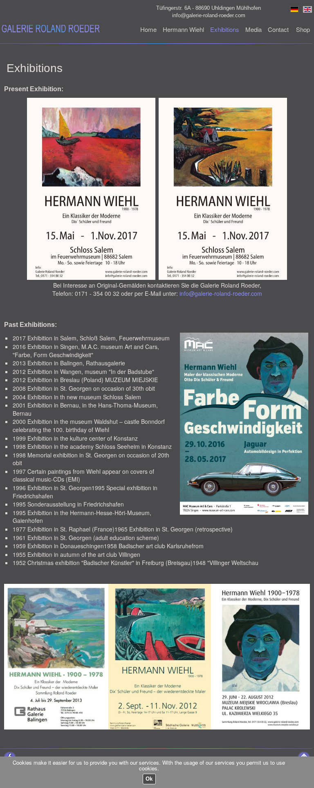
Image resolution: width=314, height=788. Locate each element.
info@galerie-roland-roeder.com (208, 15)
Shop (303, 29)
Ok (149, 779)
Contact (278, 29)
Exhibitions (224, 29)
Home (148, 29)
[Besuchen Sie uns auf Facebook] (9, 755)
